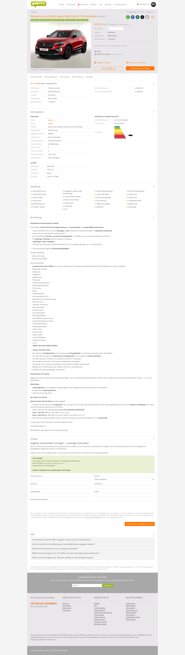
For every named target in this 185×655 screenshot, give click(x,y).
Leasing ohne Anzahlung (103, 613)
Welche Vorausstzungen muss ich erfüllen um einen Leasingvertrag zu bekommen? (65, 553)
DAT (34, 640)
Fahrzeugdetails (50, 77)
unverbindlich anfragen (140, 68)
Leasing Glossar (99, 610)
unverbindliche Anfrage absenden (139, 524)
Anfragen (89, 77)
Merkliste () (144, 4)
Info (100, 4)
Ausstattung (65, 77)
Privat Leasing (99, 615)
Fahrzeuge (71, 4)
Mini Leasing (130, 608)
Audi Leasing (130, 603)
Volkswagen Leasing (133, 617)
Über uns (65, 603)
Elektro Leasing (99, 619)
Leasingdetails (36, 77)
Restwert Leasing (100, 624)
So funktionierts (120, 4)
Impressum (66, 610)
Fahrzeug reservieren (137, 62)
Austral (50, 123)
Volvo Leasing (131, 619)
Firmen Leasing (99, 617)
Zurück (34, 12)
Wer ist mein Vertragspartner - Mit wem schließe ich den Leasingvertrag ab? (62, 557)
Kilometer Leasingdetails (43, 83)
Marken (93, 4)
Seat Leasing (130, 615)
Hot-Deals (84, 4)
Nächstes (149, 12)
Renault (51, 120)
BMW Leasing (131, 606)
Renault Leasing (131, 610)
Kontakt (108, 4)
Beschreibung (77, 77)
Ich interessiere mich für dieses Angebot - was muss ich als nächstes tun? (61, 540)
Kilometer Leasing (100, 622)
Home (61, 4)
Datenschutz (66, 608)
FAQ (95, 606)
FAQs (32, 534)
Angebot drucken (103, 62)
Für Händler (66, 606)
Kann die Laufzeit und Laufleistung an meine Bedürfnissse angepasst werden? (63, 544)
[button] (128, 17)
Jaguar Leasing (131, 613)
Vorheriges (132, 12)
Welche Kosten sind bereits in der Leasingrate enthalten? (55, 548)
